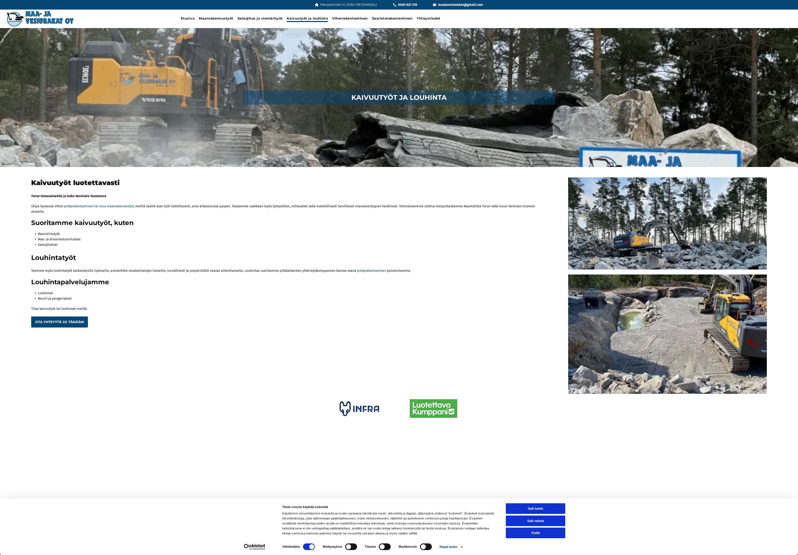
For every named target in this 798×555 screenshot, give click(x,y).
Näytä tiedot (448, 547)
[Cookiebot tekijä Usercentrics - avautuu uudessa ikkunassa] (254, 547)
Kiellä (536, 533)
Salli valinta (535, 521)
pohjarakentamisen (371, 271)
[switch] (351, 546)
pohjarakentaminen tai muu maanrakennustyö (99, 206)
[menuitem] (188, 18)
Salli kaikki (535, 508)
